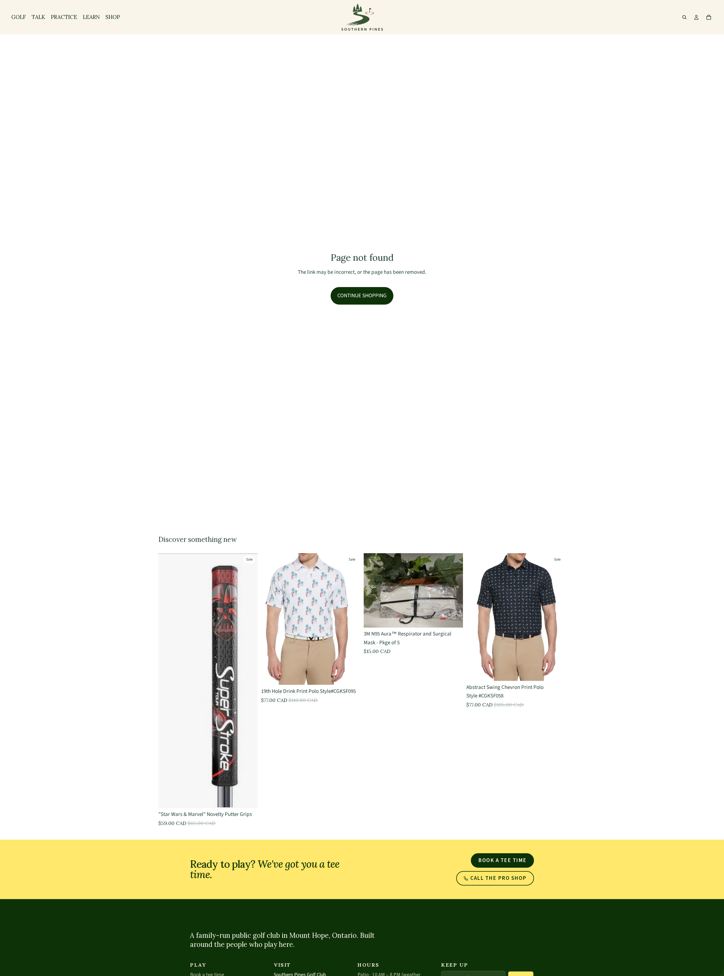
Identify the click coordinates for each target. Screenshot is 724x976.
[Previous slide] (474, 617)
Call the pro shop (498, 878)
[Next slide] (557, 617)
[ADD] (454, 619)
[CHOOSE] (249, 799)
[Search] (684, 17)
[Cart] (709, 17)
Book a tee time (502, 860)
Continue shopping (362, 296)
